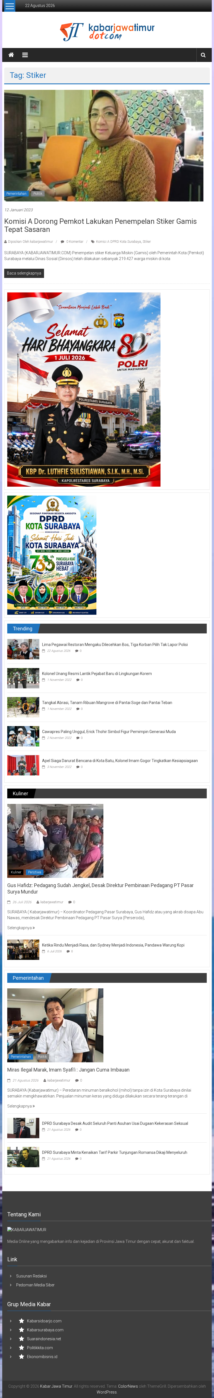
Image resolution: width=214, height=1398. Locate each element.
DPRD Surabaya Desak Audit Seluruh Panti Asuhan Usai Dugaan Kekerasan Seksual (115, 1123)
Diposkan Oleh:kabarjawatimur (30, 242)
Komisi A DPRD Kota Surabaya (118, 242)
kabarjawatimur (51, 902)
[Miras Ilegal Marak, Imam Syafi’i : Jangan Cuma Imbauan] (55, 1025)
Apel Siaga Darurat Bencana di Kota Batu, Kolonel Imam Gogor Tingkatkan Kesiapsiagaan (120, 760)
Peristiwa (34, 872)
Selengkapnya (20, 928)
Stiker (147, 242)
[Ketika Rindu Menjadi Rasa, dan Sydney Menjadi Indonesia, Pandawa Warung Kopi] (23, 949)
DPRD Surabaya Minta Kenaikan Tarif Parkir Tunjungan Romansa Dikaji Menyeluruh (114, 1152)
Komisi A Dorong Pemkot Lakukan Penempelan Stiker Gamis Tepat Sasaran (100, 225)
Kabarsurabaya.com (45, 1330)
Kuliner (16, 872)
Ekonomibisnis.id (42, 1356)
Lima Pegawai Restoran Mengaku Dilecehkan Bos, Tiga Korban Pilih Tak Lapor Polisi (115, 644)
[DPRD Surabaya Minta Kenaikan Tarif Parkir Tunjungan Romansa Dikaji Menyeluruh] (23, 1156)
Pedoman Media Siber (35, 1285)
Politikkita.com (40, 1348)
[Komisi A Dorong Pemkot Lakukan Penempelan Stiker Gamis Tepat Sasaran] (103, 145)
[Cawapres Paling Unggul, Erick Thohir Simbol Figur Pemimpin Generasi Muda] (23, 736)
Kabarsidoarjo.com (44, 1321)
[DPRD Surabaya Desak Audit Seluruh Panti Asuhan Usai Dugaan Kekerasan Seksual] (23, 1127)
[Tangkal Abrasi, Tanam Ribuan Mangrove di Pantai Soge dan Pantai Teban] (23, 707)
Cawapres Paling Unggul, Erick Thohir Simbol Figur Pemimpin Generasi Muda (109, 731)
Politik (37, 194)
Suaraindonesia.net (44, 1339)
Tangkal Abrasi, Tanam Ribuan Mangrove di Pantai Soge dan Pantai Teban (107, 702)
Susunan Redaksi (31, 1276)
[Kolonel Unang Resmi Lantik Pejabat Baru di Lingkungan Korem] (23, 678)
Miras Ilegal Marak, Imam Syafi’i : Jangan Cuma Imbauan (68, 1070)
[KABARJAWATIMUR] (26, 1229)
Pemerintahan (16, 194)
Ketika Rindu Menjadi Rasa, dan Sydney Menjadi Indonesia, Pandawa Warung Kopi (113, 945)
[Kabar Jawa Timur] (11, 55)
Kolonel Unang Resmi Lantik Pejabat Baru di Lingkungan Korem (97, 673)
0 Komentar (74, 242)
